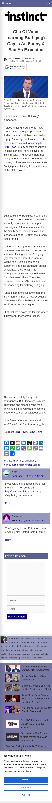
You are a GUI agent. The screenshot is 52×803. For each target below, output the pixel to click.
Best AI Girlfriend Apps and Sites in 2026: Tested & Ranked (34, 724)
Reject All (26, 795)
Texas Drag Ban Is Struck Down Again (35, 678)
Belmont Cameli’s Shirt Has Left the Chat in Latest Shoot (36, 687)
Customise (26, 787)
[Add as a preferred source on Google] (15, 67)
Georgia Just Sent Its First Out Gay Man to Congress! (35, 668)
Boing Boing (35, 431)
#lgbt (21, 465)
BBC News (21, 431)
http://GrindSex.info (16, 491)
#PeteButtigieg (32, 465)
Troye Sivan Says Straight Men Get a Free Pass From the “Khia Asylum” (35, 698)
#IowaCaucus (11, 465)
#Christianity (29, 460)
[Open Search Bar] (49, 3)
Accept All (26, 780)
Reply (8, 503)
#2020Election (14, 460)
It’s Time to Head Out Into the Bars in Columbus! (36, 710)
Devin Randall (29, 58)
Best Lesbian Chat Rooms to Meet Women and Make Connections (33, 737)
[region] (26, 776)
